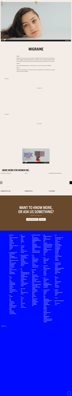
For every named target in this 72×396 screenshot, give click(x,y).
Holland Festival (23, 284)
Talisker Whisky (57, 241)
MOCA (33, 271)
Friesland (22, 252)
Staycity (45, 315)
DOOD (10, 299)
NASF (44, 235)
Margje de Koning (35, 279)
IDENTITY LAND (23, 288)
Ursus (56, 273)
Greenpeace (23, 264)
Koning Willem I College (36, 250)
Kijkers (33, 248)
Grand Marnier (23, 261)
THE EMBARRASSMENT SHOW (59, 237)
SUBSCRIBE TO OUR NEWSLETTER (32, 219)
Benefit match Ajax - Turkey (13, 260)
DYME (10, 300)
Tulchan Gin (57, 260)
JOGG (21, 299)
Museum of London (35, 301)
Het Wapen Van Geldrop (24, 283)
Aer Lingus (11, 241)
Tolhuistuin (57, 252)
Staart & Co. (45, 313)
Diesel (10, 308)
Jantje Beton (23, 303)
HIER (21, 268)
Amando (10, 244)
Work (1, 1)
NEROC (45, 240)
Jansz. (22, 302)
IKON (21, 291)
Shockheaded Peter (47, 304)
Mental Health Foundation (36, 281)
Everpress (22, 241)
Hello (2, 5)
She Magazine (46, 303)
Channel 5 (11, 285)
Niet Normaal (46, 250)
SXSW (44, 297)
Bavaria (10, 255)
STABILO (45, 293)
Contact (2, 4)
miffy (33, 305)
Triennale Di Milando (58, 256)
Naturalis (45, 248)
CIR (9, 279)
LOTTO (33, 256)
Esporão (22, 240)
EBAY (21, 235)
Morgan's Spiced (34, 298)
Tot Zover (56, 253)
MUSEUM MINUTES (34, 275)
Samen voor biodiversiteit (48, 300)
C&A (10, 276)
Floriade (22, 249)
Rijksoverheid (46, 285)
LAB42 (33, 255)
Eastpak (22, 237)
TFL (55, 236)
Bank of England (12, 253)
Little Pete (34, 264)
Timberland (57, 250)
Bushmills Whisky (12, 273)
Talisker (56, 240)
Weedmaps (56, 293)
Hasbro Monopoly (23, 279)
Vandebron (56, 277)
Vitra (56, 280)
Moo (32, 297)
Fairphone (22, 247)
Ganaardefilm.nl (23, 256)
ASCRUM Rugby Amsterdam (13, 237)
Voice (56, 284)
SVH (44, 295)
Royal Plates (46, 287)
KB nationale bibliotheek (36, 235)
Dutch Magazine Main (12, 313)
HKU (21, 269)
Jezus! (22, 304)
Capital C (10, 281)
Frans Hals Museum (24, 251)
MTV (32, 273)
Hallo (22, 271)
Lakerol (33, 257)
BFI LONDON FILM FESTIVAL (13, 252)
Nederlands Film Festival (47, 249)
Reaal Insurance (46, 279)
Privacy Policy (3, 326)
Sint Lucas (45, 309)
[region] (36, 180)
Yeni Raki (56, 297)
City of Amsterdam (12, 289)
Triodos (56, 257)
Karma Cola (34, 241)
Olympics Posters (46, 259)
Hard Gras (22, 277)
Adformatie (11, 240)
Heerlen (22, 280)
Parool (45, 267)
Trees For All (57, 254)
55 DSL (56, 304)
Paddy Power (46, 265)
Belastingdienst (12, 256)
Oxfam (44, 261)
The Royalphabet (57, 248)
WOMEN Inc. (56, 289)
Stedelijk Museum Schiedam (48, 319)
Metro (33, 283)
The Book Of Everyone (58, 245)
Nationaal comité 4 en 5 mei (48, 245)
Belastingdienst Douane (13, 257)
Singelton (45, 307)
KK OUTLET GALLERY (35, 237)
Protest (45, 272)
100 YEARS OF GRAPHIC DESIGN (59, 300)
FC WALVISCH (23, 245)
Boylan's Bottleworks (13, 269)
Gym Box (22, 265)
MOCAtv (33, 272)
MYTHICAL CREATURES (35, 276)
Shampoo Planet (46, 301)
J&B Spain (22, 298)
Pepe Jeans (45, 269)
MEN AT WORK (34, 269)
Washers (56, 291)
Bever (10, 261)
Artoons (10, 248)
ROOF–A (45, 277)
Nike (44, 253)
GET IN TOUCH (42, 219)
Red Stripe (45, 280)
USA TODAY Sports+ (58, 264)
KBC (32, 236)
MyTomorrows (34, 304)
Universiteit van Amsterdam (59, 268)
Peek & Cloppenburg (47, 268)
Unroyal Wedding (57, 272)
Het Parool (22, 281)
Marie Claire (34, 280)
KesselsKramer (34, 245)
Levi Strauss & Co (35, 261)
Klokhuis (33, 249)
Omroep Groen (46, 260)
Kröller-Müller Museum (36, 252)
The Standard (57, 249)
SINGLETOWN (45, 291)
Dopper (10, 309)
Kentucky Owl (34, 244)
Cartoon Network (12, 284)
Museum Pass (34, 300)
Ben (10, 259)
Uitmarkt (56, 265)
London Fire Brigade (35, 265)
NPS (44, 241)
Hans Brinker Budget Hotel (25, 272)
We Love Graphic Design (58, 292)
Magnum (33, 277)
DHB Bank (10, 296)
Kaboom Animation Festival (36, 240)
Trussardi (56, 258)
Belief (2, 2)
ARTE (10, 236)
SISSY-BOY (45, 292)
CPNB (10, 280)
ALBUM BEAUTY (11, 235)
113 (55, 302)
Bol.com (10, 268)
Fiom (21, 248)
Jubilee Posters (23, 307)
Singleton (45, 308)
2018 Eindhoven (57, 303)
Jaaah (22, 300)
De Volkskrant (11, 301)
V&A (55, 276)
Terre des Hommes (58, 244)
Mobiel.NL (33, 292)
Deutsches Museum (12, 307)
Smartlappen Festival (47, 312)
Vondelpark (57, 285)
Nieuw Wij (45, 252)
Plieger (45, 271)
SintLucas (45, 311)
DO (9, 297)
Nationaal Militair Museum (48, 244)
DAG (10, 295)
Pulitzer (45, 275)
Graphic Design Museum (24, 263)
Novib (44, 254)
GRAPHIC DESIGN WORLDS (24, 255)
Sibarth (45, 305)
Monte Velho (34, 296)
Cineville (10, 288)
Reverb (45, 281)
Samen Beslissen (46, 299)
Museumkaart (34, 302)
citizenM (10, 292)
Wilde (56, 295)
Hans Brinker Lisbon (24, 276)
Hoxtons (22, 285)
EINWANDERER (23, 236)
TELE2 (56, 235)
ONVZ (44, 257)
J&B (21, 296)
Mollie (33, 293)
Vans (55, 279)
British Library (11, 272)
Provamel (45, 273)
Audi (10, 249)
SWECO (45, 296)
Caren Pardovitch (12, 283)
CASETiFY (10, 277)
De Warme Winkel (12, 303)
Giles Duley (22, 260)
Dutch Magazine (12, 312)
